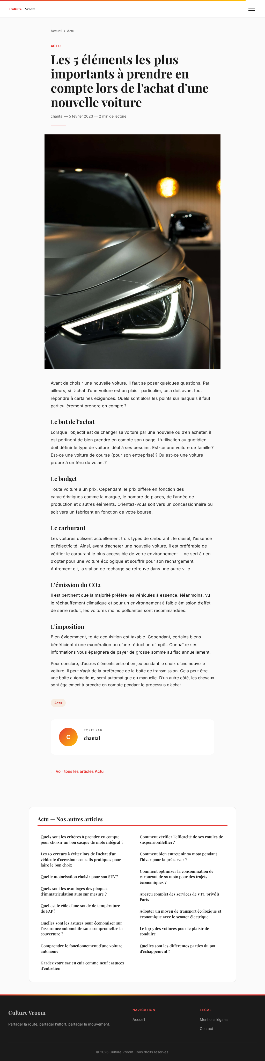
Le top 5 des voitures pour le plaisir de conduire (174, 931)
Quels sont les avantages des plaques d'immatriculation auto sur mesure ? (74, 891)
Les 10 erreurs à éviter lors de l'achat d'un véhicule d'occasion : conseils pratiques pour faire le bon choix (81, 859)
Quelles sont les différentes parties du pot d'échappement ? (177, 948)
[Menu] (251, 9)
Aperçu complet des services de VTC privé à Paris (179, 896)
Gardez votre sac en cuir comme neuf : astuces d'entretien (82, 965)
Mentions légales (214, 1019)
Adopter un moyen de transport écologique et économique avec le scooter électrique (180, 913)
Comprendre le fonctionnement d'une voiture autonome (81, 948)
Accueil (56, 31)
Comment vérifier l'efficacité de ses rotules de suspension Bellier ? (181, 839)
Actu (70, 31)
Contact (206, 1028)
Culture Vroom (27, 1012)
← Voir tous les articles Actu (77, 771)
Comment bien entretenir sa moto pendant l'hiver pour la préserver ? (178, 856)
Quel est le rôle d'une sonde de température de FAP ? (80, 908)
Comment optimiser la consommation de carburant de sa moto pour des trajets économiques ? (177, 877)
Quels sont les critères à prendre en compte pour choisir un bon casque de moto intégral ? (82, 839)
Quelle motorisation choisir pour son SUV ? (79, 876)
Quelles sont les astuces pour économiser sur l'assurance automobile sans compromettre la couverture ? (82, 928)
